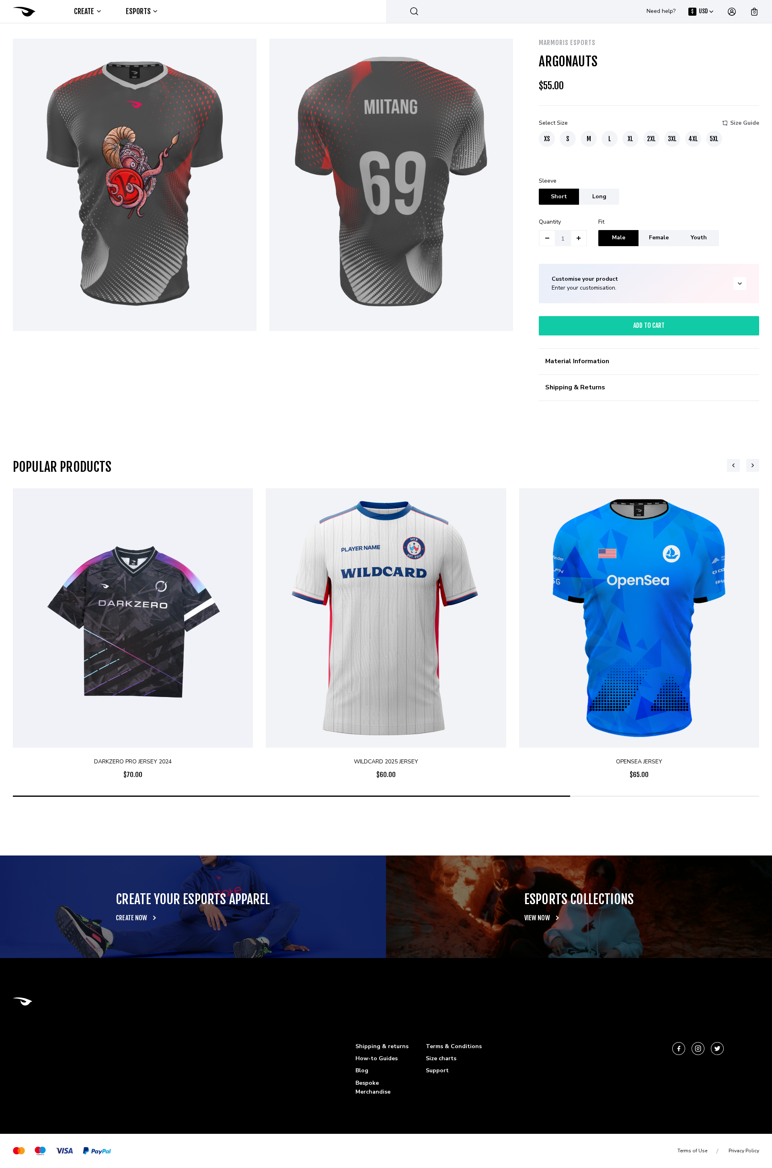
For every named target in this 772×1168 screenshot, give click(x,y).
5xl (714, 139)
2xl (651, 139)
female (659, 237)
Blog (361, 1070)
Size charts (441, 1058)
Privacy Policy (744, 1150)
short (559, 196)
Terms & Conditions (454, 1046)
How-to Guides (376, 1058)
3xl (672, 139)
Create (84, 11)
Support (437, 1070)
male (618, 237)
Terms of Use (692, 1150)
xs (547, 139)
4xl (693, 139)
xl (630, 139)
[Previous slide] (733, 465)
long (599, 196)
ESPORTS (138, 11)
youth (699, 237)
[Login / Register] (732, 11)
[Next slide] (752, 465)
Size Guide (744, 123)
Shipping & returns (382, 1046)
